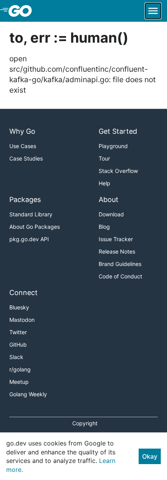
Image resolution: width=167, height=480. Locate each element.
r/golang (20, 369)
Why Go (22, 131)
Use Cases (22, 146)
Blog (104, 226)
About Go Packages (34, 226)
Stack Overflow (118, 170)
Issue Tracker (116, 239)
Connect (23, 292)
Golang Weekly (28, 394)
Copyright (84, 423)
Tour (104, 158)
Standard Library (30, 214)
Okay (149, 456)
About (108, 199)
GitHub (18, 344)
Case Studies (26, 158)
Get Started (118, 131)
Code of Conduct (120, 276)
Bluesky (19, 307)
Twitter (18, 332)
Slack (16, 357)
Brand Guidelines (120, 264)
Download (111, 214)
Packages (25, 199)
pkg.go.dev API (29, 239)
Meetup (19, 381)
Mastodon (22, 319)
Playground (113, 146)
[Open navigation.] (153, 11)
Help (104, 183)
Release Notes (117, 251)
